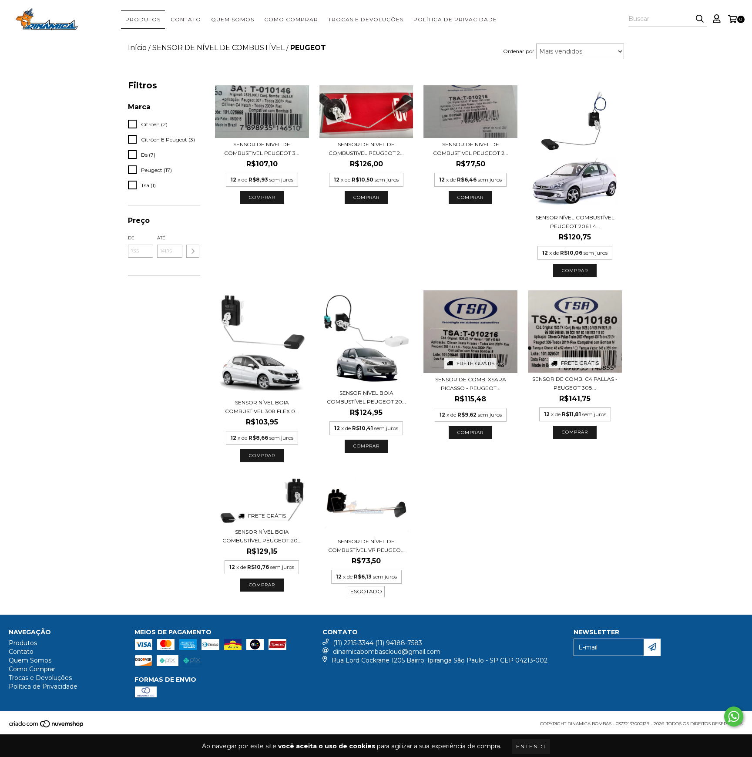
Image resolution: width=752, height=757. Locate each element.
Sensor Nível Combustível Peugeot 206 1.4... (575, 221)
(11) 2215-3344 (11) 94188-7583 (377, 643)
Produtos (143, 19)
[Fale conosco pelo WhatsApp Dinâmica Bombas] (733, 717)
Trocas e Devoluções (365, 19)
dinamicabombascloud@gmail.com (386, 652)
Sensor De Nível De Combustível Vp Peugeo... (366, 545)
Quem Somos (232, 19)
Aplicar (192, 251)
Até (161, 238)
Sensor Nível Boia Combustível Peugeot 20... (366, 397)
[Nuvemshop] (47, 726)
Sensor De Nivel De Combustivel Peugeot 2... (366, 148)
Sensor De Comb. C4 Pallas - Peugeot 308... (575, 383)
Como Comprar (291, 19)
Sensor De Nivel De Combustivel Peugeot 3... (261, 148)
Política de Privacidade (455, 19)
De (131, 238)
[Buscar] (700, 19)
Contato (186, 19)
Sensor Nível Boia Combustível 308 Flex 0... (262, 406)
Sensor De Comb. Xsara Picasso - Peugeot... (470, 383)
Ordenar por (518, 51)
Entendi (531, 746)
